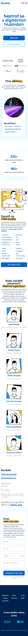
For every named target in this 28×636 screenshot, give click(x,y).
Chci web (14, 598)
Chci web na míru (14, 265)
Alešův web (16, 505)
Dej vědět (8, 455)
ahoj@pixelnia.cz (8, 478)
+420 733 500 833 (8, 474)
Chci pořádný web (14, 44)
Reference (14, 38)
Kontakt (5, 598)
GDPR (22, 598)
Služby (14, 595)
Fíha (5, 126)
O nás (22, 595)
